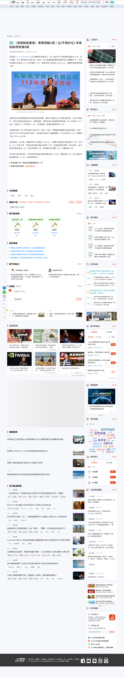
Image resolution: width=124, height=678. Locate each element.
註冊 (112, 2)
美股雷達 (96, 170)
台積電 (95, 477)
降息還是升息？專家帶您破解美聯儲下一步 (27, 162)
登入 (109, 2)
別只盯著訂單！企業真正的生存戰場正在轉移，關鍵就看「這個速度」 (19, 346)
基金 (43, 3)
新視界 (86, 6)
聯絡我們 (59, 659)
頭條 (11, 6)
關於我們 (31, 659)
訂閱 (77, 3)
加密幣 (59, 3)
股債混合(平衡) (98, 347)
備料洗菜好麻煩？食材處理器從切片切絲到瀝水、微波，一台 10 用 (46, 346)
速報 (47, 6)
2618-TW (20, 56)
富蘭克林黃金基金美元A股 (96, 370)
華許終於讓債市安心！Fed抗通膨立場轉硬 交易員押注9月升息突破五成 (72, 346)
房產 (75, 6)
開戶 (113, 372)
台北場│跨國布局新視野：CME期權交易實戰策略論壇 (104, 229)
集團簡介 (37, 659)
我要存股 (79, 202)
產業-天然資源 (98, 365)
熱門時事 (41, 6)
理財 (80, 6)
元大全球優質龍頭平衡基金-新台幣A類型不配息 (99, 343)
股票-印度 (97, 355)
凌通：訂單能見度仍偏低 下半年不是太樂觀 (62, 315)
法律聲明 (76, 659)
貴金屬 (96, 373)
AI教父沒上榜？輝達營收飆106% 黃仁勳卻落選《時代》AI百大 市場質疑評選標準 (19, 369)
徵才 (65, 659)
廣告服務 (44, 659)
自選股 (111, 6)
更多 (113, 46)
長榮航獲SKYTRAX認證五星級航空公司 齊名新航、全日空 (29, 258)
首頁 (17, 3)
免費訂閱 (112, 632)
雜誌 (97, 6)
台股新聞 (16, 36)
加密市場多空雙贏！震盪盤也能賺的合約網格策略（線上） (104, 255)
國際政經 (96, 198)
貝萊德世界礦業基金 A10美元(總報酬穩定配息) (99, 361)
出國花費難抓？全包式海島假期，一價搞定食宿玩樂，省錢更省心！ (46, 369)
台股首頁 (71, 202)
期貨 (63, 6)
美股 (32, 3)
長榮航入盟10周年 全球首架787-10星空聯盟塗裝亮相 (28, 248)
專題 (92, 6)
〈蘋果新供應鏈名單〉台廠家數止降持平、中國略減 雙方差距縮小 (24, 315)
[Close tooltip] (19, 316)
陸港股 (38, 3)
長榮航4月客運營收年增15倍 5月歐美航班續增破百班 (28, 254)
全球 (53, 3)
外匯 (48, 3)
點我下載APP (31, 166)
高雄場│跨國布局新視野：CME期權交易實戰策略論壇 (104, 247)
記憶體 (95, 471)
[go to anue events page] (103, 2)
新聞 (22, 3)
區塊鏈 (69, 6)
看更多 (79, 264)
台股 (27, 3)
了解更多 (78, 213)
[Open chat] (4, 317)
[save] (4, 312)
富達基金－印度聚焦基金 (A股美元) (99, 352)
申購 (113, 344)
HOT (96, 228)
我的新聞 (104, 6)
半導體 (95, 482)
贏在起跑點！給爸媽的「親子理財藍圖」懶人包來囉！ (35, 202)
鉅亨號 (72, 3)
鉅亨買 (65, 3)
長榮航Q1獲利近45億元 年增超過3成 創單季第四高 (27, 251)
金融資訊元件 (51, 659)
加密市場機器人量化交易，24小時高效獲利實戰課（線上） (104, 238)
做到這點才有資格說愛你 (70, 368)
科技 (27, 6)
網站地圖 (70, 659)
